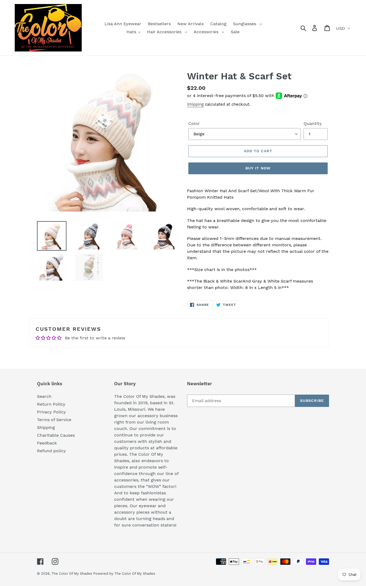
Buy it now (258, 168)
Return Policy (51, 404)
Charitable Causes (56, 435)
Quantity (313, 123)
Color (194, 123)
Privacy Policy (51, 411)
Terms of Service (54, 419)
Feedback (47, 443)
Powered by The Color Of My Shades (124, 574)
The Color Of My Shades (72, 574)
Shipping (195, 104)
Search (44, 396)
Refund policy (51, 450)
